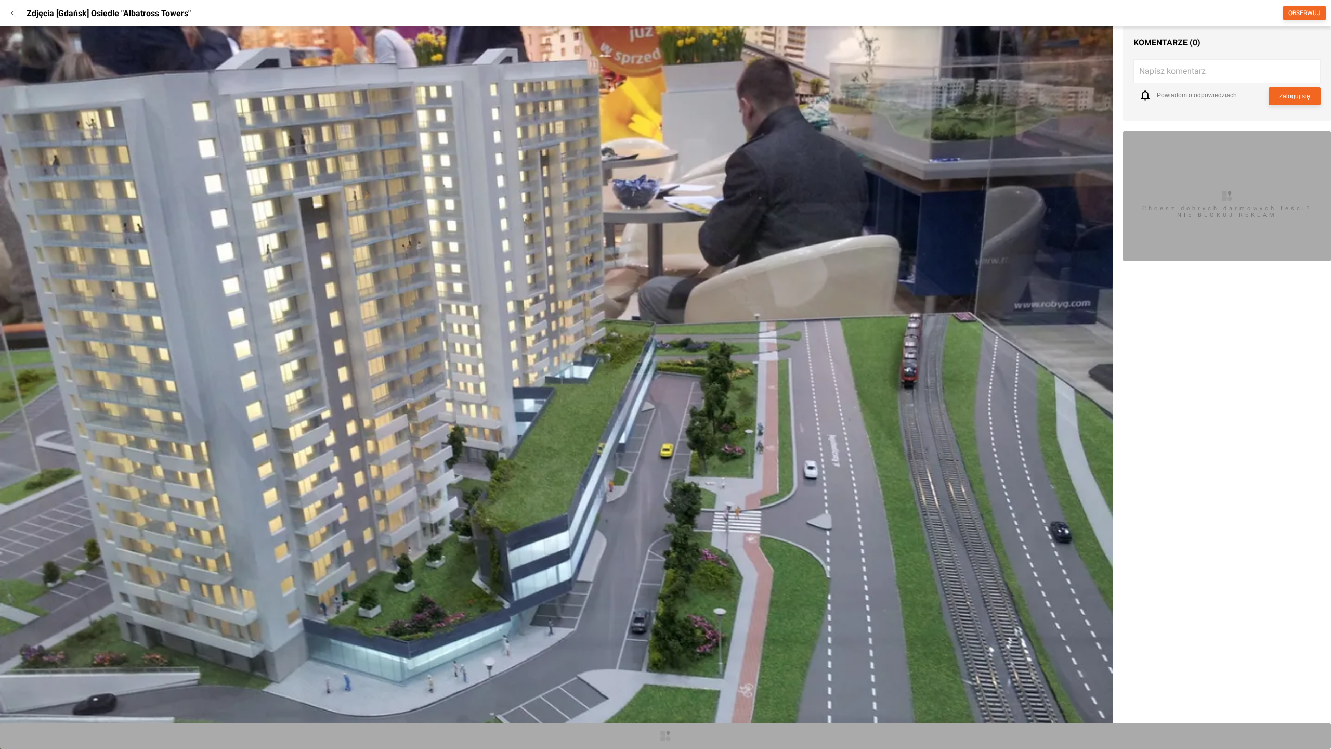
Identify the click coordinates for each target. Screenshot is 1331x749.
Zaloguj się (1294, 96)
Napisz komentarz (1172, 71)
